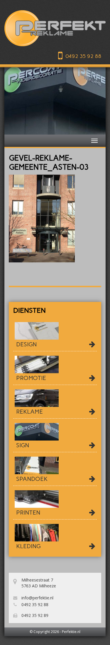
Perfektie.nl (71, 631)
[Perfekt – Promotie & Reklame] (55, 28)
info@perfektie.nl (36, 598)
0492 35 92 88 (83, 56)
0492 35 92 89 (34, 615)
